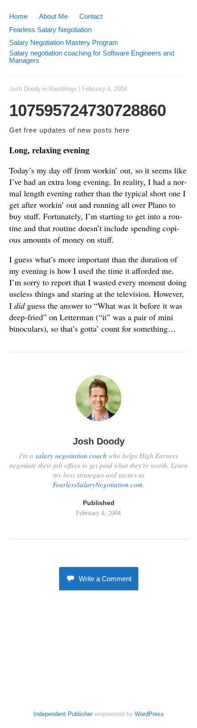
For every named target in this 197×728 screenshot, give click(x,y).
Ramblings (63, 88)
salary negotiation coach (71, 455)
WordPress (149, 714)
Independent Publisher (63, 714)
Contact (91, 16)
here (122, 130)
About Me (53, 16)
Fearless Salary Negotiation (50, 29)
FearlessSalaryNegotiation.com (97, 484)
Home (18, 16)
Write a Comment (105, 579)
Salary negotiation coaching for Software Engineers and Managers (91, 56)
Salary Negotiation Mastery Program (63, 42)
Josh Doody (25, 88)
